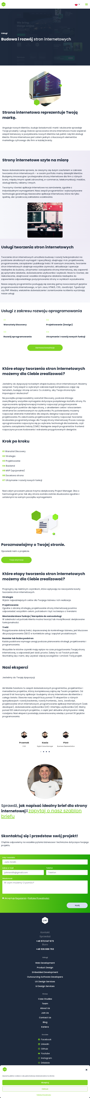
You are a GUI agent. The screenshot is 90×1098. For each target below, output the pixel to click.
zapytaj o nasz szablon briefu (41, 813)
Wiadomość (7, 879)
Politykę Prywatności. (38, 898)
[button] (86, 1070)
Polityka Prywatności (44, 1095)
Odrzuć (45, 1089)
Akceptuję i (26, 898)
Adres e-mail (8, 868)
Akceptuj (45, 1082)
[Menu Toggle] (86, 4)
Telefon (49, 868)
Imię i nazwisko (8, 858)
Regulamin (20, 898)
